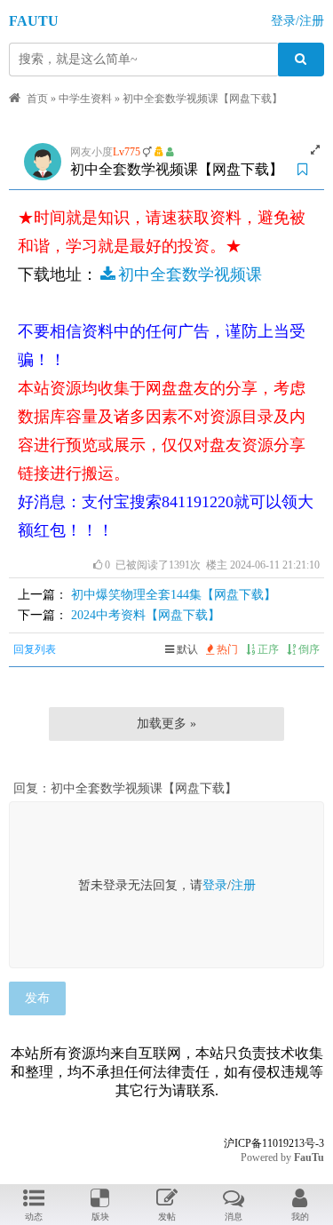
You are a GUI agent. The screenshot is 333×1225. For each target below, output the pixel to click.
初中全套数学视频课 (190, 274)
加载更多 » (166, 723)
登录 (214, 885)
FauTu (309, 1157)
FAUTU (34, 20)
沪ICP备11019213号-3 (274, 1143)
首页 (37, 98)
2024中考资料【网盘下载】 (145, 615)
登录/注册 (297, 21)
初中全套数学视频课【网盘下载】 (202, 98)
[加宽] (315, 150)
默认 (186, 649)
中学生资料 (85, 98)
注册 (243, 885)
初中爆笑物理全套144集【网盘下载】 (173, 594)
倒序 (308, 649)
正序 (267, 649)
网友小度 (91, 152)
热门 (226, 649)
